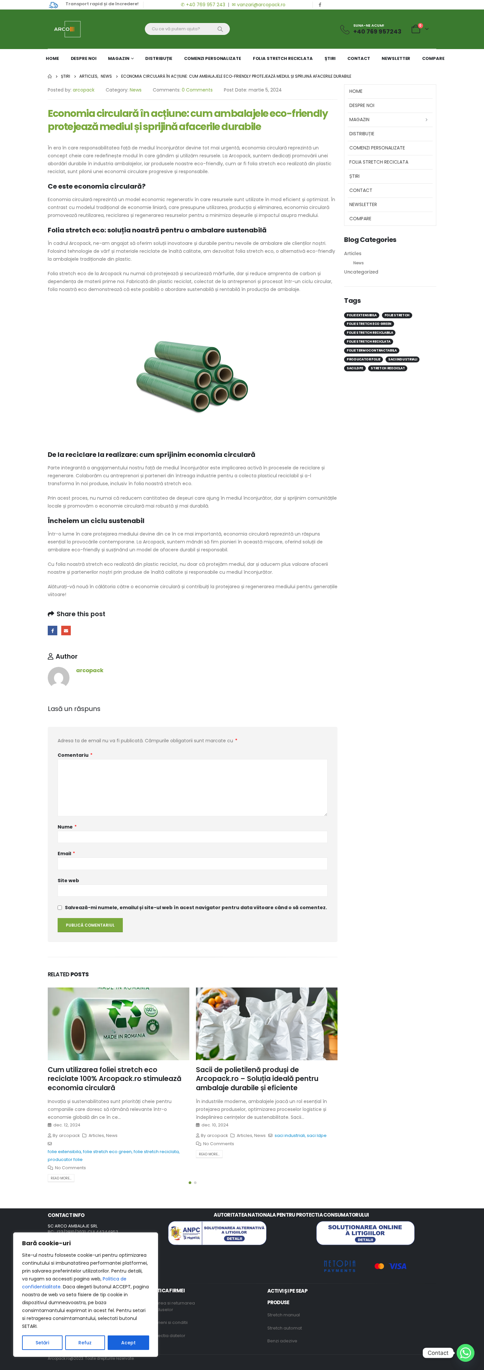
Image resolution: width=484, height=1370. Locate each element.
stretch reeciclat (388, 368)
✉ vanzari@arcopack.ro (258, 4)
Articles (96, 1135)
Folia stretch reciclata (283, 58)
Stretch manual (283, 1315)
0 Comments (197, 90)
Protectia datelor (167, 1335)
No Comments (70, 1168)
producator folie (65, 1159)
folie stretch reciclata (156, 1151)
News (136, 90)
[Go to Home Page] (50, 76)
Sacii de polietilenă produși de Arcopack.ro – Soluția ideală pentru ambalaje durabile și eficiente (257, 1079)
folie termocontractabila (372, 350)
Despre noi (83, 58)
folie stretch (397, 315)
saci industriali (290, 1135)
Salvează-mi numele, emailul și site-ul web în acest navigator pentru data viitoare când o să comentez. (196, 907)
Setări (42, 1342)
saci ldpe (317, 1135)
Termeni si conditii (168, 1322)
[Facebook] (320, 4)
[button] (190, 1183)
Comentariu (75, 755)
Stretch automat (284, 1328)
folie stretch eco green (107, 1151)
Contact (358, 58)
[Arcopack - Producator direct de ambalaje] (64, 29)
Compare (433, 58)
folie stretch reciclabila (370, 332)
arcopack (83, 90)
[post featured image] (118, 1024)
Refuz (85, 1342)
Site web (68, 880)
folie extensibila (64, 1151)
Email (66, 630)
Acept (128, 1342)
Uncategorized (361, 272)
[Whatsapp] (465, 1353)
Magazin (118, 58)
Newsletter (396, 58)
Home (52, 58)
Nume (67, 827)
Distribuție (158, 58)
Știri (330, 58)
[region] (85, 1294)
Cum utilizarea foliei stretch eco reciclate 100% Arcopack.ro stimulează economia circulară (114, 1079)
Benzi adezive (282, 1341)
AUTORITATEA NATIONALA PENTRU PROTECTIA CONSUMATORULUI (291, 1214)
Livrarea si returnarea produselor (172, 1306)
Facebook (52, 630)
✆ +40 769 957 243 (202, 4)
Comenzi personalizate (212, 58)
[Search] (220, 29)
